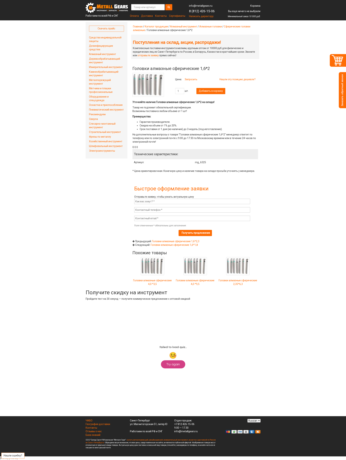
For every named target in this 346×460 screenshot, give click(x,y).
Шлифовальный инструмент (106, 146)
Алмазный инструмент (183, 26)
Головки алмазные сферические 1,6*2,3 (175, 241)
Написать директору (201, 16)
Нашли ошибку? (13, 455)
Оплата (134, 15)
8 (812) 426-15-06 (202, 11)
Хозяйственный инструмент (105, 141)
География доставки (98, 424)
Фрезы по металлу (100, 136)
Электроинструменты (102, 150)
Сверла (93, 119)
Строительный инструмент (105, 132)
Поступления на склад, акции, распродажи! (177, 42)
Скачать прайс (106, 28)
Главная (138, 26)
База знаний (93, 434)
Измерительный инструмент (106, 67)
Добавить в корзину (211, 90)
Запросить (191, 79)
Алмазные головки (210, 26)
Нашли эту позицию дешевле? (237, 79)
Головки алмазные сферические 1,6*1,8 (174, 244)
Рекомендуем (97, 114)
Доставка (147, 15)
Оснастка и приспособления (106, 105)
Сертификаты (177, 15)
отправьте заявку (148, 55)
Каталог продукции (156, 26)
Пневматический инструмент (106, 109)
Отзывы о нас (94, 431)
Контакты (161, 15)
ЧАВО (89, 420)
